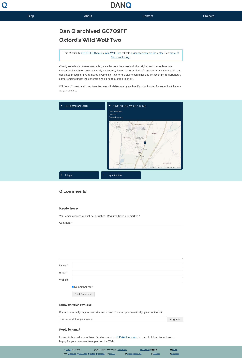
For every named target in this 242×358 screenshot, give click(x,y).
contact (156, 354)
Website (64, 279)
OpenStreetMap (115, 111)
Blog (31, 16)
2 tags (68, 175)
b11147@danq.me (126, 337)
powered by (145, 350)
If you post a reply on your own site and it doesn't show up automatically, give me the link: (111, 312)
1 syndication (114, 175)
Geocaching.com (116, 117)
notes (92, 354)
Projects (208, 16)
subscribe (175, 354)
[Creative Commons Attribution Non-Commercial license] (96, 350)
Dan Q (68, 350)
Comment (65, 222)
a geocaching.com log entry (147, 53)
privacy (175, 350)
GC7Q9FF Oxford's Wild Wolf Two (101, 53)
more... (112, 354)
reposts (101, 354)
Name (63, 265)
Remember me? (83, 287)
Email (63, 272)
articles (73, 354)
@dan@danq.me (134, 354)
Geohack (112, 114)
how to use (122, 350)
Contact (147, 16)
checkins (83, 354)
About (88, 16)
